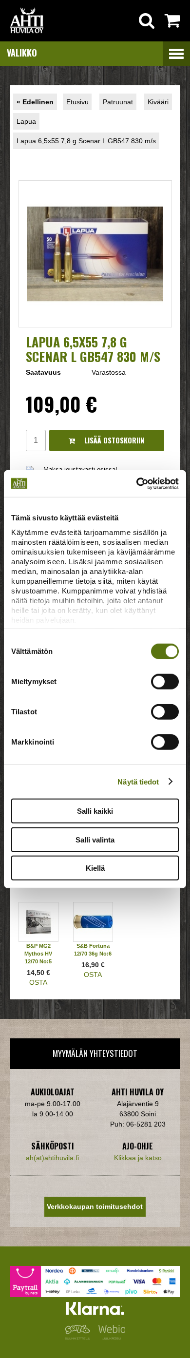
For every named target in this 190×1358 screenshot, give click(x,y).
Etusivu (77, 102)
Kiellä (95, 868)
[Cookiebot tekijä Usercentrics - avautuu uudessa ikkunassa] (137, 483)
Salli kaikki (95, 811)
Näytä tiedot (138, 781)
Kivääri (158, 102)
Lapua (26, 121)
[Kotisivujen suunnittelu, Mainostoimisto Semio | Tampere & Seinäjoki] (79, 1337)
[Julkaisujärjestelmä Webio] (109, 1337)
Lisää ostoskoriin (113, 440)
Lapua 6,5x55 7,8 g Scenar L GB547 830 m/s (86, 141)
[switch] (165, 681)
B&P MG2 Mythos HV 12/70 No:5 (38, 953)
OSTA (38, 982)
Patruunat (118, 102)
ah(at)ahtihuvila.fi (52, 1158)
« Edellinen (35, 102)
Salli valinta (95, 839)
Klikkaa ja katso (138, 1158)
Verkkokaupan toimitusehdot (95, 1206)
